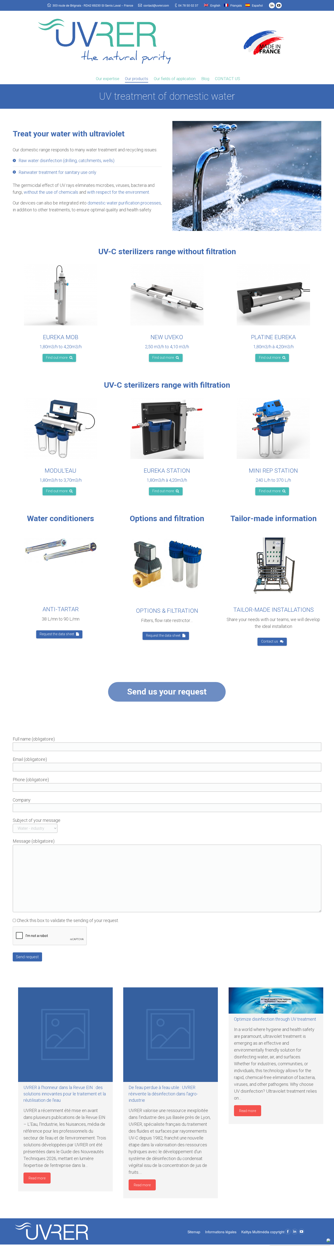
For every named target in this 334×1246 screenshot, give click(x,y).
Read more (37, 1178)
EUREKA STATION (167, 470)
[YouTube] (279, 5)
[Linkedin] (272, 5)
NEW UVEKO (167, 337)
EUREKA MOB (60, 337)
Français (236, 5)
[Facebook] (288, 1231)
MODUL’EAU (60, 470)
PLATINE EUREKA (273, 337)
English (215, 5)
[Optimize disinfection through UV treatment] (276, 1000)
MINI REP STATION (273, 470)
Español (257, 5)
